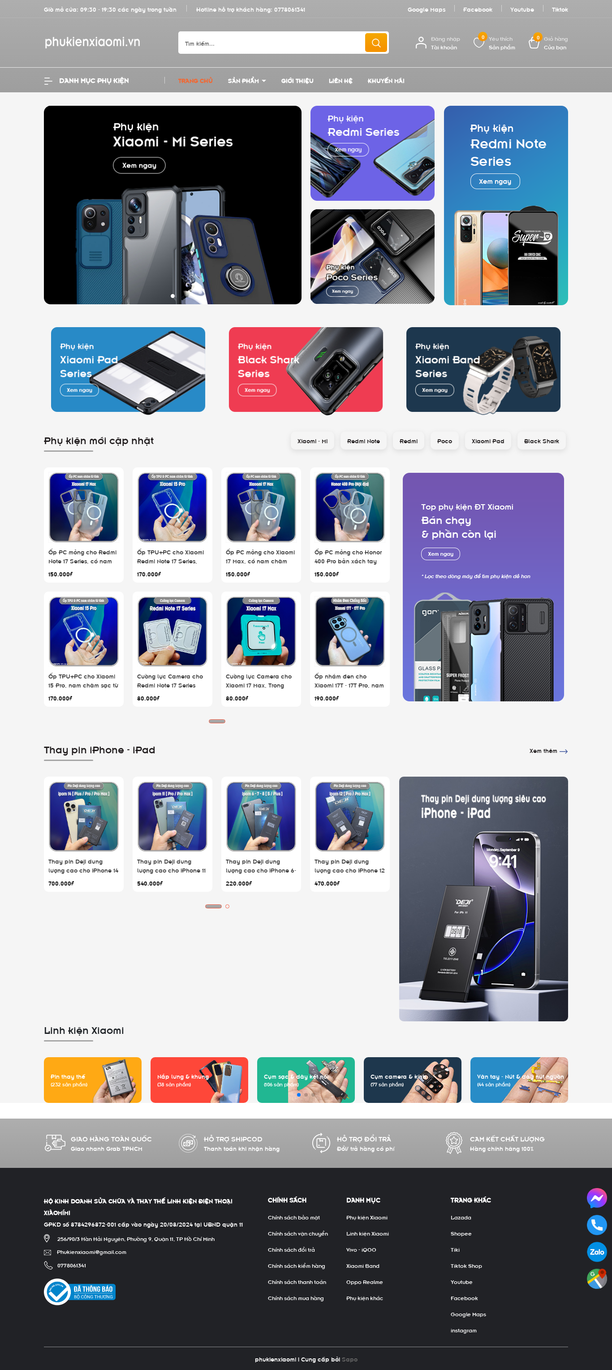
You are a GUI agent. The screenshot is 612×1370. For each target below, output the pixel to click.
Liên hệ (341, 80)
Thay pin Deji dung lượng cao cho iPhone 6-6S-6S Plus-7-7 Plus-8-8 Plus (261, 873)
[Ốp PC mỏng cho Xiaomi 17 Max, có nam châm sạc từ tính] (261, 507)
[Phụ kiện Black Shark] (306, 369)
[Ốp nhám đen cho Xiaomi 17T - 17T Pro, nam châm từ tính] (350, 631)
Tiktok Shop (466, 1265)
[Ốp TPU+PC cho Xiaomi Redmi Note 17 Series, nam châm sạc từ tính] (172, 507)
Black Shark (541, 440)
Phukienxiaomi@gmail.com (91, 1251)
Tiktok (560, 8)
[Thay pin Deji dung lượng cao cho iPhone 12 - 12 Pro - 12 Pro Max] (350, 816)
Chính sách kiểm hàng (296, 1265)
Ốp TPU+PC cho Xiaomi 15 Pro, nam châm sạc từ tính (83, 684)
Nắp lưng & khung (183, 1076)
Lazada (461, 1217)
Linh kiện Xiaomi (367, 1233)
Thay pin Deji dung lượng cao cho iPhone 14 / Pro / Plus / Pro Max (83, 869)
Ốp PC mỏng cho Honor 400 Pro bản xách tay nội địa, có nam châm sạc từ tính (348, 564)
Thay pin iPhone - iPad (99, 748)
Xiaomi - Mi (312, 440)
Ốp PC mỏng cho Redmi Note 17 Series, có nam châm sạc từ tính (82, 560)
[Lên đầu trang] (598, 1313)
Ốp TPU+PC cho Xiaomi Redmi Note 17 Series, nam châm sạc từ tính (170, 560)
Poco (444, 440)
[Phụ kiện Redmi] (372, 153)
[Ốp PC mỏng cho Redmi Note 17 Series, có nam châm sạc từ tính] (83, 507)
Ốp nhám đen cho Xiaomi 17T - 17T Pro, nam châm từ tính (349, 684)
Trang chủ (195, 80)
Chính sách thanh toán (297, 1281)
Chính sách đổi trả (291, 1249)
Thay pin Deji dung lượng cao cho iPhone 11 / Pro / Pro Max (171, 869)
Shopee (461, 1233)
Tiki (455, 1249)
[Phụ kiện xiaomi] (173, 203)
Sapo (350, 1358)
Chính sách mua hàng (296, 1297)
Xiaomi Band (362, 1265)
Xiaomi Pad (488, 440)
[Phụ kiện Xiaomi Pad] (128, 369)
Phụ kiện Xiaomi (367, 1217)
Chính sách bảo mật (294, 1217)
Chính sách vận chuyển (298, 1233)
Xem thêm (544, 750)
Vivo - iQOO (361, 1249)
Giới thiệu (297, 80)
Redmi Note (363, 440)
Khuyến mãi (386, 80)
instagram (464, 1330)
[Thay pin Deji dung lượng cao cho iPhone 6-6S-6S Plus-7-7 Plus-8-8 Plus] (261, 816)
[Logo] (104, 43)
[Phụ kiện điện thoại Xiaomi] (483, 587)
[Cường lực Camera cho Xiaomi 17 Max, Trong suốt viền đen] (261, 631)
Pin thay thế (68, 1076)
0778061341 (289, 8)
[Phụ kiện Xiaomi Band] (483, 369)
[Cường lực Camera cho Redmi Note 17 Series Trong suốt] (172, 631)
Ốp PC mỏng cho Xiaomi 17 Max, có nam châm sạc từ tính (260, 560)
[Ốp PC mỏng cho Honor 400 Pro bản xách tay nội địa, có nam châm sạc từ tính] (350, 507)
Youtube (522, 8)
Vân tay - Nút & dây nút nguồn (520, 1076)
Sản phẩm (244, 80)
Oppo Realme (364, 1281)
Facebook (477, 8)
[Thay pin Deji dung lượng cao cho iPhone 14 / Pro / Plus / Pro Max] (83, 816)
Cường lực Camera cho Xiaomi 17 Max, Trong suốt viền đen (259, 684)
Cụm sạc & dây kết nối (296, 1076)
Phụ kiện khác (364, 1297)
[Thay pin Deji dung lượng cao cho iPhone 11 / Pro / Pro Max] (172, 816)
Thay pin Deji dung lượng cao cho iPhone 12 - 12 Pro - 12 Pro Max (350, 869)
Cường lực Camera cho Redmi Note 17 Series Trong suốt (170, 684)
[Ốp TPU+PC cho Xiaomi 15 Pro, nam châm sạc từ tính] (83, 631)
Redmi (409, 440)
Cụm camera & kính (398, 1076)
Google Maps (426, 8)
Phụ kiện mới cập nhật (99, 439)
